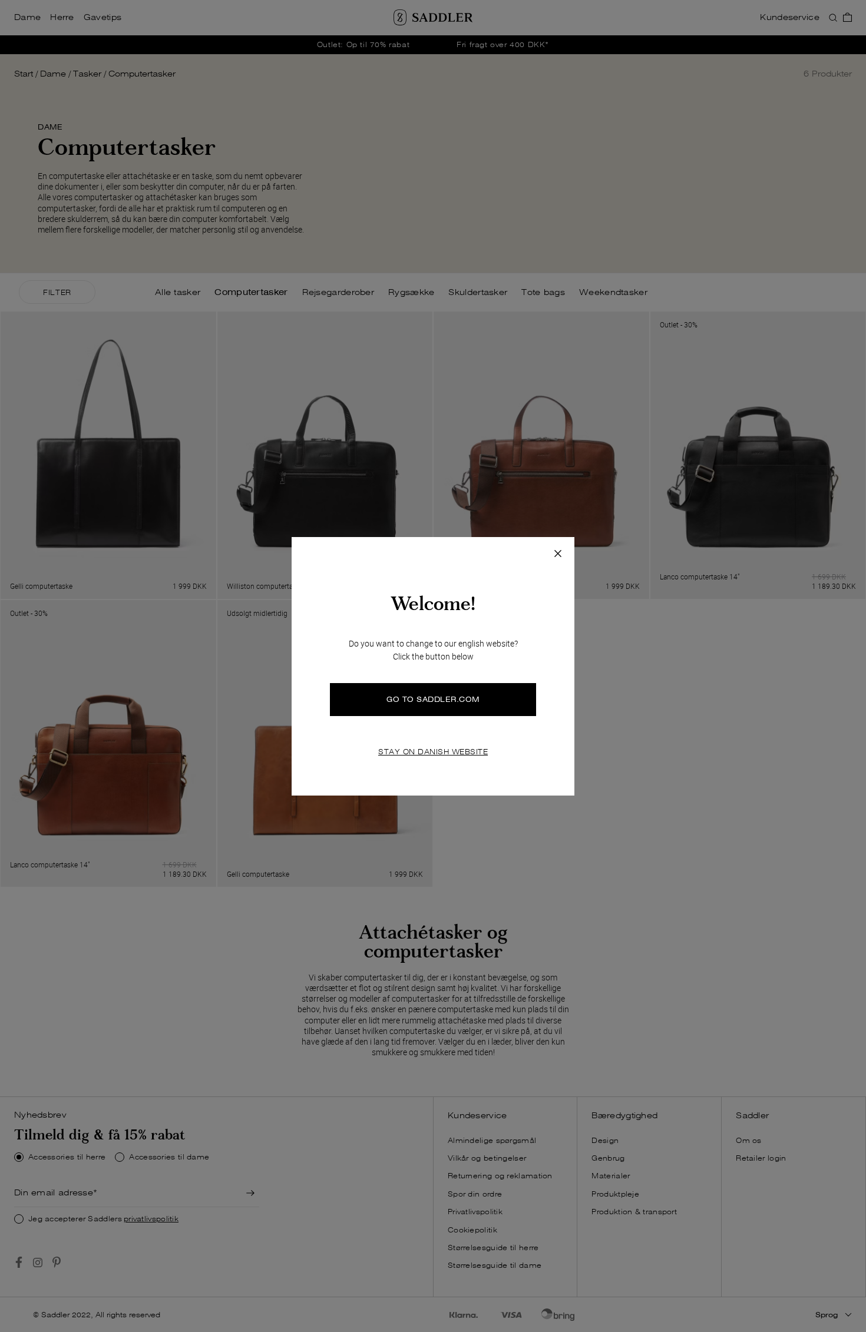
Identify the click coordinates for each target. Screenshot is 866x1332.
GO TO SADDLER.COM (433, 699)
